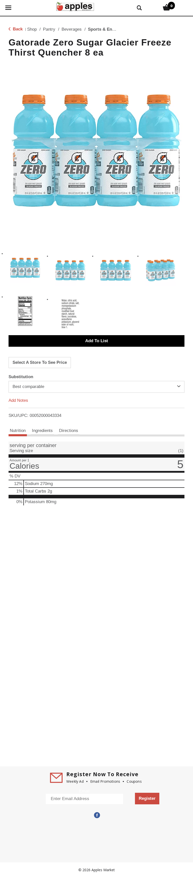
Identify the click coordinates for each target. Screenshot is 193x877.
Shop (32, 29)
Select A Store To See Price (40, 362)
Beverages (72, 29)
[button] (25, 267)
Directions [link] (68, 430)
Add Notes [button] (18, 400)
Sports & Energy (104, 29)
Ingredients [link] (42, 430)
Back (17, 29)
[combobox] (96, 386)
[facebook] (96, 815)
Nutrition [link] (18, 430)
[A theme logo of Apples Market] (75, 6)
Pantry (49, 29)
